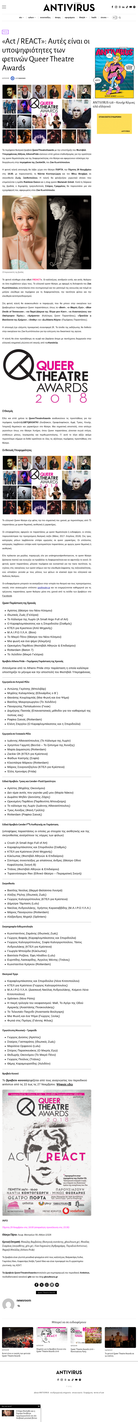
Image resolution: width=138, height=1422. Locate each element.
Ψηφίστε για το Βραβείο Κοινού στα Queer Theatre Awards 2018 (51, 1350)
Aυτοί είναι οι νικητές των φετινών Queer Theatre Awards (16, 1354)
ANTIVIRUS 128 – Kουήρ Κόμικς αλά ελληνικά (114, 104)
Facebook (7, 596)
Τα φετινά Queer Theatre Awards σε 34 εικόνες (119, 1354)
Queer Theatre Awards (46, 1292)
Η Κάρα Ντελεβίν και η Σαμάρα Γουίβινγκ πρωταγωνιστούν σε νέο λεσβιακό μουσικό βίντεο (26, 1414)
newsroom (21, 78)
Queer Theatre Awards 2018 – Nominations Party (83, 1350)
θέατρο (5, 32)
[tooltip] (112, 7)
